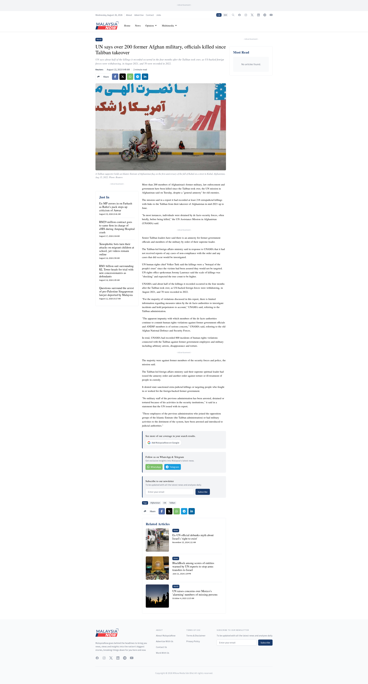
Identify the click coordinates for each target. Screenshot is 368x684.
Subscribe (202, 491)
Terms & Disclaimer (195, 635)
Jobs (158, 15)
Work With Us (162, 652)
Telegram (174, 466)
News (138, 25)
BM (225, 15)
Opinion (149, 25)
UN (164, 503)
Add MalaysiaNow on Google (165, 442)
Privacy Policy (193, 641)
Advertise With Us (164, 641)
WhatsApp (156, 466)
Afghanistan (155, 503)
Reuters (99, 69)
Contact (150, 15)
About (129, 15)
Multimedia (168, 25)
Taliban (172, 503)
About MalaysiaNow (165, 635)
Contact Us (161, 647)
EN (218, 15)
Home (127, 25)
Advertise (139, 15)
